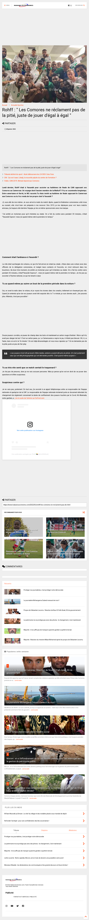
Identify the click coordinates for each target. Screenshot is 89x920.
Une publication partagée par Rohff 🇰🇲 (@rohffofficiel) (30, 454)
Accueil (4, 105)
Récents (7, 584)
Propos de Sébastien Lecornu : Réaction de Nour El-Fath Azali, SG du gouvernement (52, 610)
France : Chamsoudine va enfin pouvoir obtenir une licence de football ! (22, 531)
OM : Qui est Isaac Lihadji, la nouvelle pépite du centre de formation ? (30, 178)
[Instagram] (6, 906)
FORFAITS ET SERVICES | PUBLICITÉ (25, 897)
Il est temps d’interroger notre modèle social (28, 732)
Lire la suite (18, 680)
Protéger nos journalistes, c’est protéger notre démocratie (43, 590)
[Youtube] (12, 906)
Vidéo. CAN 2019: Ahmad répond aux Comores (21, 181)
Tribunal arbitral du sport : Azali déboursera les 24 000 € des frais (29, 174)
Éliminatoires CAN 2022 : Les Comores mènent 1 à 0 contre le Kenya (22, 553)
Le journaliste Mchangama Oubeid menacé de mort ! (41, 600)
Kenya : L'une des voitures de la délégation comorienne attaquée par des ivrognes (65, 553)
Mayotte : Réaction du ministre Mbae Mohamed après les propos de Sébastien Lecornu (53, 640)
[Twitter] (17, 906)
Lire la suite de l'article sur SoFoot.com (29, 398)
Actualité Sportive (17, 105)
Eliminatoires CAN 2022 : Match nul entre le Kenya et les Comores (65, 531)
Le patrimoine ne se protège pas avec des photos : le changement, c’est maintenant (52, 620)
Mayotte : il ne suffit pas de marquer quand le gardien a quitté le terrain (48, 630)
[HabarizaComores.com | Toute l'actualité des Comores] (23, 6)
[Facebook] (23, 906)
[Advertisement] (44, 27)
